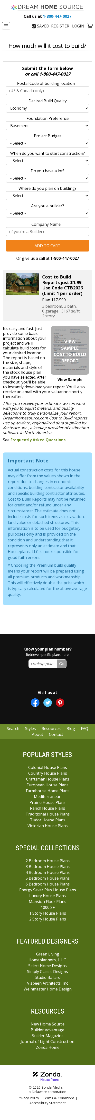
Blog (70, 728)
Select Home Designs (47, 965)
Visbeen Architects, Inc (47, 983)
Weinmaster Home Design (48, 989)
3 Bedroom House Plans (48, 866)
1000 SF (48, 907)
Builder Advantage (47, 1030)
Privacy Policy (28, 1098)
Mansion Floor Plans (47, 901)
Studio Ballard (47, 977)
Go (61, 663)
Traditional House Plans (48, 814)
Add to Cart (47, 245)
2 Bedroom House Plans (48, 860)
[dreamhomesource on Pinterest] (60, 702)
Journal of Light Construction (47, 1041)
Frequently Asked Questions (38, 440)
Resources (51, 728)
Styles (30, 728)
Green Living (47, 954)
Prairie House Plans (47, 802)
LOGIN (78, 26)
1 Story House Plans (47, 913)
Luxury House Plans (47, 895)
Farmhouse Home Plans (47, 790)
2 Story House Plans (47, 919)
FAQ (84, 728)
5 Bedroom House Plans (48, 878)
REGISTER (60, 26)
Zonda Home (47, 1047)
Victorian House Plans (48, 825)
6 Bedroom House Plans (48, 884)
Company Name (46, 224)
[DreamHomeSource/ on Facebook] (35, 702)
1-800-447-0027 (47, 16)
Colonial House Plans (47, 767)
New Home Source (48, 1024)
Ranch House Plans (47, 808)
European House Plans (47, 785)
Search (13, 728)
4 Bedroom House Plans (48, 872)
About (37, 734)
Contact (56, 734)
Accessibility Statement (47, 1103)
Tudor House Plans (47, 820)
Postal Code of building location (46, 83)
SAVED (43, 26)
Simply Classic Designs (47, 971)
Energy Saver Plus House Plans (47, 890)
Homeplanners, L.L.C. (47, 960)
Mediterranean (47, 796)
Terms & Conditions (59, 1098)
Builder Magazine (47, 1035)
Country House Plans (47, 773)
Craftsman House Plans (47, 779)
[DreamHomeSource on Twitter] (47, 702)
